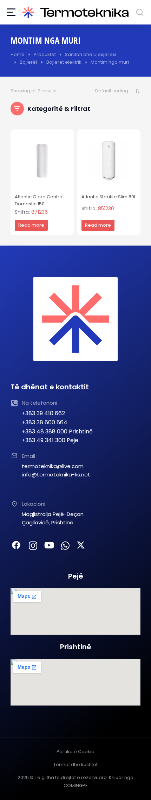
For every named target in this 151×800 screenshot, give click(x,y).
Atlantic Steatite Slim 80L (108, 196)
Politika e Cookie (75, 751)
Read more (31, 225)
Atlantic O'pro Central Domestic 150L (39, 200)
